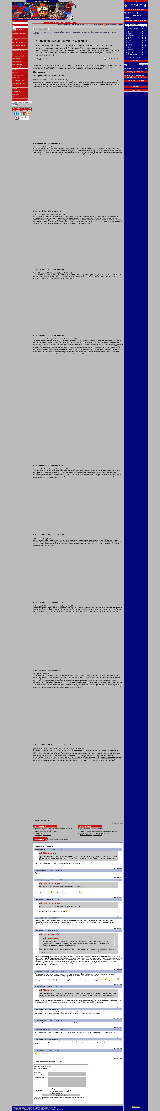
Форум (14, 88)
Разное (102, 32)
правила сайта (39, 1099)
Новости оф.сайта (87, 32)
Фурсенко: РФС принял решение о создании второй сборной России (53, 828)
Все (144, 77)
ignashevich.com (45, 820)
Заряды (15, 72)
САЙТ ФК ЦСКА (45, 1107)
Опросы (15, 69)
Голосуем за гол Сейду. (41, 833)
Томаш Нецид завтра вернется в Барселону (46, 831)
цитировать (118, 868)
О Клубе (15, 39)
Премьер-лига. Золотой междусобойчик (46, 830)
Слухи (97, 32)
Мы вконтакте (16, 91)
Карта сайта (89, 24)
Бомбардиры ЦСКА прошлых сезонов (136, 68)
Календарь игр (17, 61)
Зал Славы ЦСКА (18, 80)
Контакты (15, 97)
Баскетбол (43, 32)
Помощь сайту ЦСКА (19, 56)
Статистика (16, 59)
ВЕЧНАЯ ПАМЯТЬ (18, 50)
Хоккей (50, 32)
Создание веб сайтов (19, 1108)
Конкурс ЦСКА (17, 64)
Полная (143, 21)
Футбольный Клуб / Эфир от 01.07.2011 (91, 835)
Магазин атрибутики (18, 83)
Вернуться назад (117, 823)
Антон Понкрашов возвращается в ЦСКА (91, 828)
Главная (15, 37)
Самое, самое (98, 24)
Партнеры (15, 94)
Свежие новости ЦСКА (41, 29)
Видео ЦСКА (16, 78)
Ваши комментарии (43, 846)
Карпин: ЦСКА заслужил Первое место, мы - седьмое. (95, 833)
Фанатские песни (18, 75)
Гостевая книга (17, 86)
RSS (107, 24)
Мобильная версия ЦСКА (66, 24)
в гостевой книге (40, 1068)
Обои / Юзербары (18, 67)
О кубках (15, 53)
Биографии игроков (18, 45)
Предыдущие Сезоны (133, 57)
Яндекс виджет (80, 24)
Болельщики (16, 48)
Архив (121, 24)
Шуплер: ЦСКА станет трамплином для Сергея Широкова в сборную (99, 831)
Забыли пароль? (22, 33)
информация (47, 1108)
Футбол (35, 32)
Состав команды (17, 42)
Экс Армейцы (76, 32)
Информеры (114, 24)
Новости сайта (58, 32)
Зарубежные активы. (85, 830)
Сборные (67, 32)
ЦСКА (38, 1107)
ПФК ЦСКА (54, 1107)
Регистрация (15, 33)
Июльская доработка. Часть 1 (43, 835)
